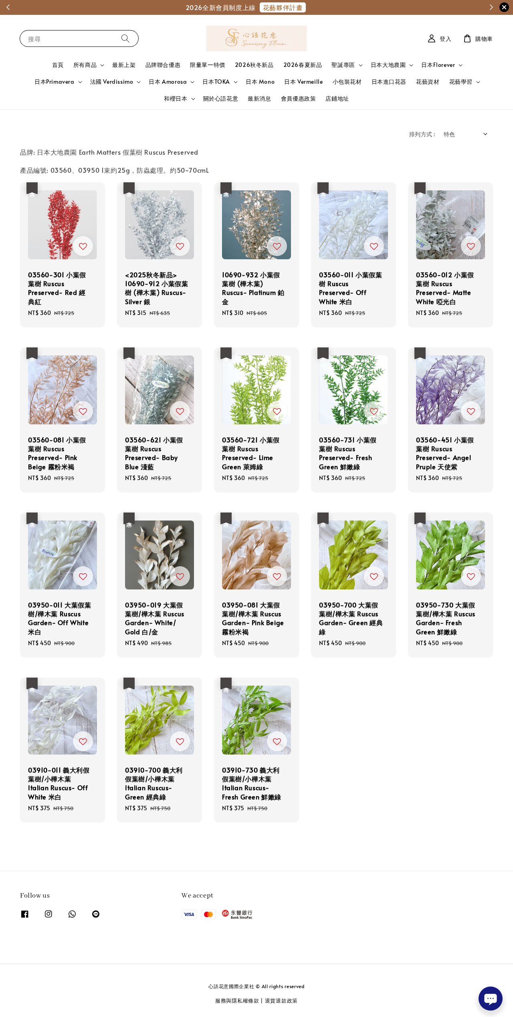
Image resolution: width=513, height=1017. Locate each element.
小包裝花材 (347, 81)
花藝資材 (427, 81)
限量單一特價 (207, 65)
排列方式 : (422, 134)
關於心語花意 (220, 98)
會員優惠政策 (298, 98)
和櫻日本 (175, 98)
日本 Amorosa (168, 81)
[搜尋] (125, 38)
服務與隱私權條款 (237, 1000)
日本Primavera (54, 81)
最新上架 (123, 65)
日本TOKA (216, 81)
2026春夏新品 (302, 65)
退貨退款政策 (281, 1000)
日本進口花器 (389, 81)
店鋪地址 (337, 98)
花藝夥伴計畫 (287, 7)
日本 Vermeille (303, 81)
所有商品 (85, 65)
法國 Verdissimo (111, 81)
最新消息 (259, 98)
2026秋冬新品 (254, 65)
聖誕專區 (343, 65)
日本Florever (438, 65)
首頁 (58, 65)
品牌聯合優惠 (163, 65)
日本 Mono (260, 81)
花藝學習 (461, 81)
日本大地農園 (388, 65)
